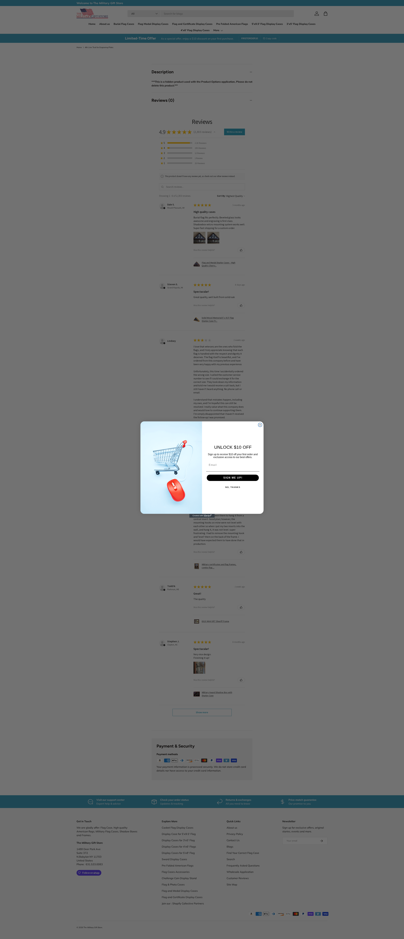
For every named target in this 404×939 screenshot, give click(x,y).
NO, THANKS (232, 487)
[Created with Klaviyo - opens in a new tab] (202, 516)
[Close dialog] (260, 425)
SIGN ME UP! (232, 477)
